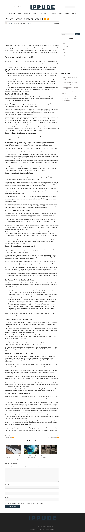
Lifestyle (53, 13)
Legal (46, 13)
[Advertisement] (32, 35)
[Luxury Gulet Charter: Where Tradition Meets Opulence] (31, 449)
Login (60, 13)
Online (67, 13)
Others (29, 23)
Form (34, 13)
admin (10, 23)
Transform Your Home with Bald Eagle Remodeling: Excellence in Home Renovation (70, 98)
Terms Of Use (32, 529)
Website (7, 497)
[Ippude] (42, 515)
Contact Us (52, 529)
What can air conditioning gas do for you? (70, 92)
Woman (74, 13)
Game (40, 13)
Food (19, 13)
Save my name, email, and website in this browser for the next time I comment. (25, 503)
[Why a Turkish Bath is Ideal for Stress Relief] (49, 449)
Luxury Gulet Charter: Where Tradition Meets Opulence (30, 456)
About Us (47, 529)
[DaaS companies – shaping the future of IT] (13, 449)
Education (12, 13)
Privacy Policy (38, 529)
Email (7, 491)
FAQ (43, 529)
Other (64, 68)
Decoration (27, 13)
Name (7, 484)
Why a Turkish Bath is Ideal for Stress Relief (70, 88)
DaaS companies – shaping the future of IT (69, 78)
